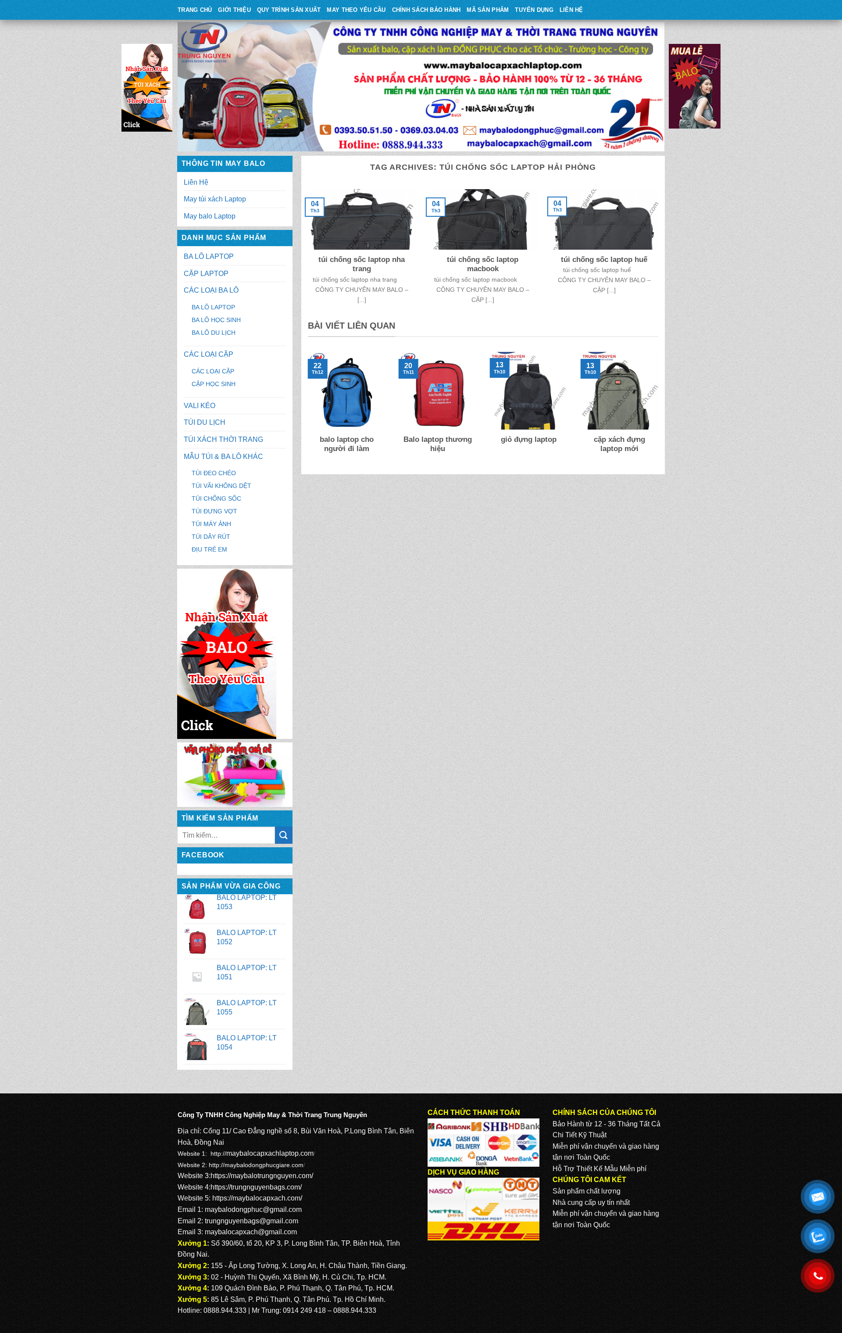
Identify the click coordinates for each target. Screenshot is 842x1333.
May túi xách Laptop (215, 199)
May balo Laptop (209, 216)
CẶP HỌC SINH (213, 383)
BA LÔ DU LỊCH (213, 332)
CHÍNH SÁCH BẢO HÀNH (426, 10)
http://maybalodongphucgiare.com (256, 1164)
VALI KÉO (199, 405)
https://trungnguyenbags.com (255, 1187)
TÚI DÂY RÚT (211, 536)
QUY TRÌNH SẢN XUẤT (289, 10)
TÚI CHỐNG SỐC (216, 498)
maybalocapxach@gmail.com (251, 1232)
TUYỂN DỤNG (534, 10)
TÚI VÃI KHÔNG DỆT (221, 485)
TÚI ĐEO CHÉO (214, 473)
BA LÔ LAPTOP (209, 256)
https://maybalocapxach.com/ (257, 1198)
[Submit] (284, 835)
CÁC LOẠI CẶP (208, 354)
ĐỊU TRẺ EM (209, 549)
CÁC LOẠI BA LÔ (211, 290)
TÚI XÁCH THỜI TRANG (223, 439)
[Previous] (306, 409)
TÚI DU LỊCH (204, 422)
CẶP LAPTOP (206, 273)
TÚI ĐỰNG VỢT (214, 511)
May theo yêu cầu (356, 10)
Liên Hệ (571, 10)
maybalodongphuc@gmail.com (253, 1209)
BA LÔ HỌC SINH (216, 319)
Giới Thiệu (234, 10)
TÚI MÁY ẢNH (211, 523)
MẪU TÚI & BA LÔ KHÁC (223, 456)
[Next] (660, 409)
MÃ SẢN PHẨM (488, 10)
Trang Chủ (195, 10)
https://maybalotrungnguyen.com (260, 1175)
